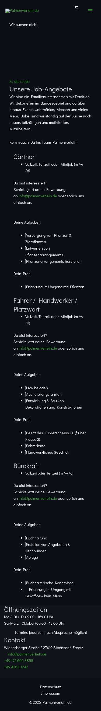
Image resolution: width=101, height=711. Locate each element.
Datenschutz (50, 686)
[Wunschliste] (76, 7)
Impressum (50, 693)
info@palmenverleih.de (38, 195)
